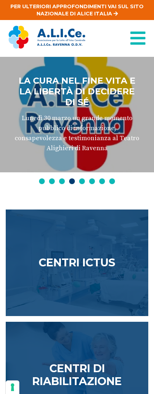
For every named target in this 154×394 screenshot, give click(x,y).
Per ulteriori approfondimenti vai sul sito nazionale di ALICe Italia (77, 10)
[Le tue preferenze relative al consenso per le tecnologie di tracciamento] (12, 387)
